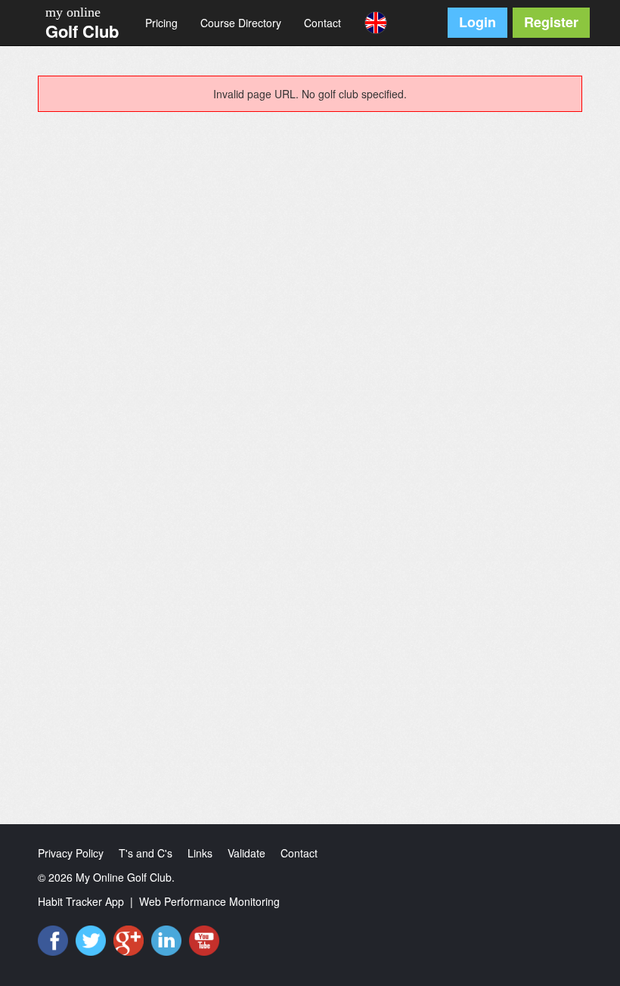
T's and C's (145, 852)
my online (73, 12)
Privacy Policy (71, 852)
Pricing (161, 22)
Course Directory (240, 22)
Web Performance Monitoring (209, 901)
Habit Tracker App (81, 901)
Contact (322, 22)
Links (200, 852)
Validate (246, 852)
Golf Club (82, 31)
